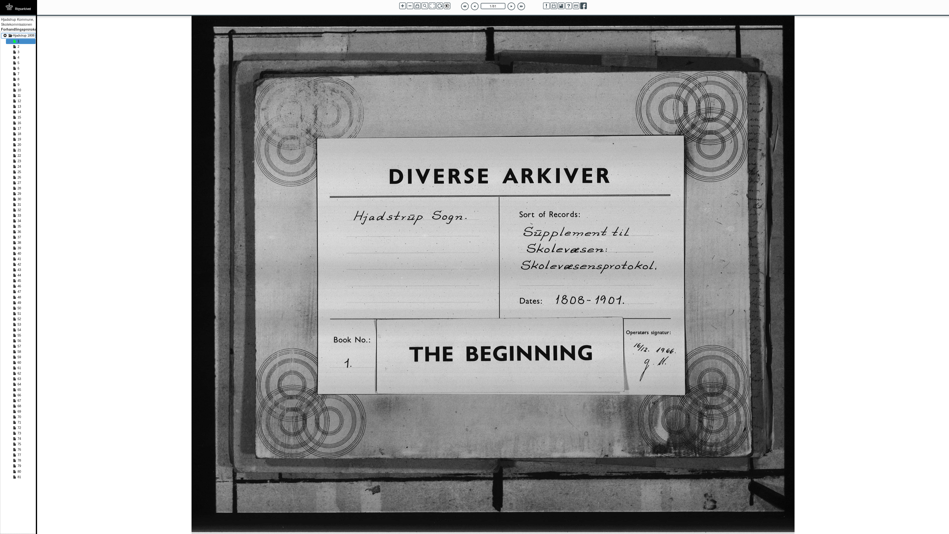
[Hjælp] (568, 5)
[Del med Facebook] (583, 5)
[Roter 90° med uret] (439, 5)
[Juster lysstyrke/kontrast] (447, 5)
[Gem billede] (561, 5)
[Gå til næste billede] (511, 6)
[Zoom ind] (402, 5)
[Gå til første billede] (465, 6)
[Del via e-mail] (576, 5)
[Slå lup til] (424, 5)
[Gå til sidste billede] (521, 6)
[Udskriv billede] (553, 5)
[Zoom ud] (410, 5)
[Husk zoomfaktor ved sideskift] (417, 5)
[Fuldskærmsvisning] (432, 5)
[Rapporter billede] (546, 5)
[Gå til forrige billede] (475, 6)
